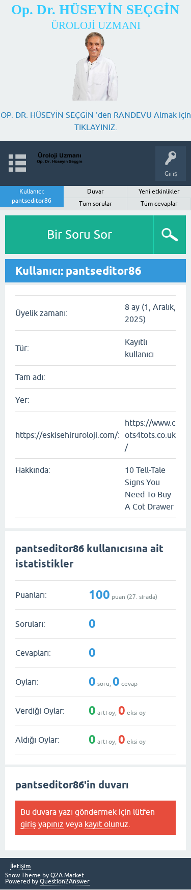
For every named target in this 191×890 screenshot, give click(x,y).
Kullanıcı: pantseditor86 (31, 196)
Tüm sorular (95, 203)
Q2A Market (67, 875)
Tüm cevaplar (159, 203)
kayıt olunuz (106, 824)
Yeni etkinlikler (159, 191)
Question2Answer (65, 881)
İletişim (20, 866)
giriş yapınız (42, 824)
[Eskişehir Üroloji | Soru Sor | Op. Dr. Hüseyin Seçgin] (60, 158)
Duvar (95, 191)
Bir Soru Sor (79, 234)
